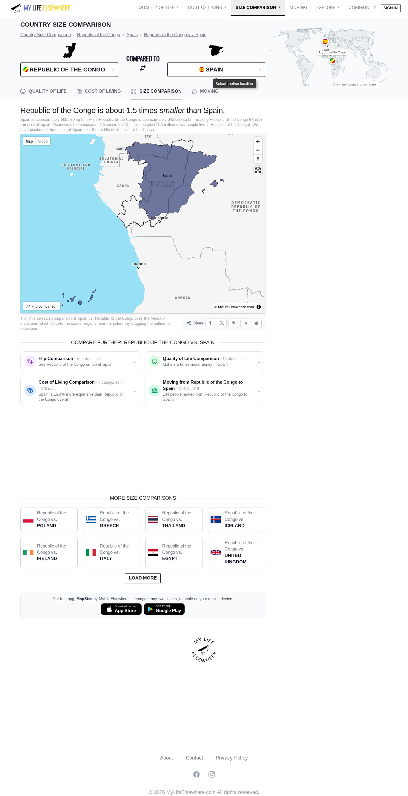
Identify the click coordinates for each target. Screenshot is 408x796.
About (166, 758)
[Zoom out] (258, 150)
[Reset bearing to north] (258, 158)
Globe (43, 141)
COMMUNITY (362, 7)
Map (29, 141)
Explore (325, 7)
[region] (142, 223)
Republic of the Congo (114, 318)
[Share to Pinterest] (233, 323)
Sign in (391, 8)
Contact (194, 758)
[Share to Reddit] (257, 323)
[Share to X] (222, 323)
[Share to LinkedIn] (245, 323)
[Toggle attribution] (258, 306)
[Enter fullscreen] (258, 170)
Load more (143, 578)
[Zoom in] (258, 141)
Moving (298, 7)
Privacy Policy (232, 758)
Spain (82, 318)
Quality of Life (157, 7)
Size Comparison (256, 7)
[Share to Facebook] (210, 323)
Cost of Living (205, 7)
